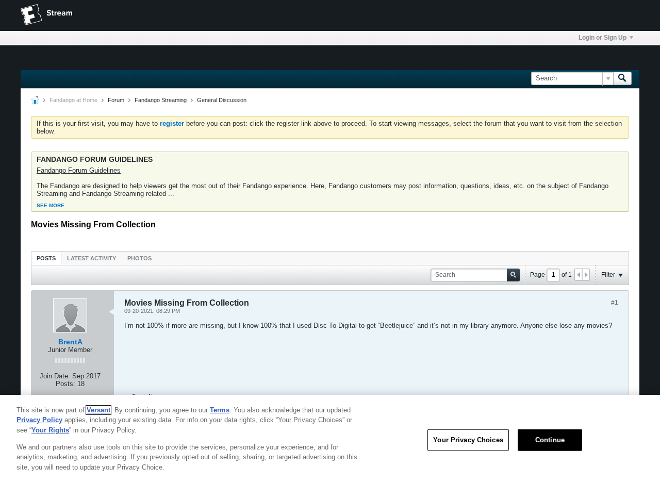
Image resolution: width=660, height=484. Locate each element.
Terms (219, 410)
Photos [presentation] (139, 258)
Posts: (65, 384)
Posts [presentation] (46, 258)
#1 (614, 302)
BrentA (70, 342)
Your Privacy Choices (468, 440)
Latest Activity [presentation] (91, 258)
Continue (550, 440)
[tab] (46, 258)
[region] (330, 439)
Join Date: (55, 376)
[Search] (622, 78)
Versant (98, 410)
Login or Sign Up (602, 37)
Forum (116, 100)
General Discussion (221, 100)
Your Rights (50, 430)
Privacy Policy (39, 420)
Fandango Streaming (161, 100)
